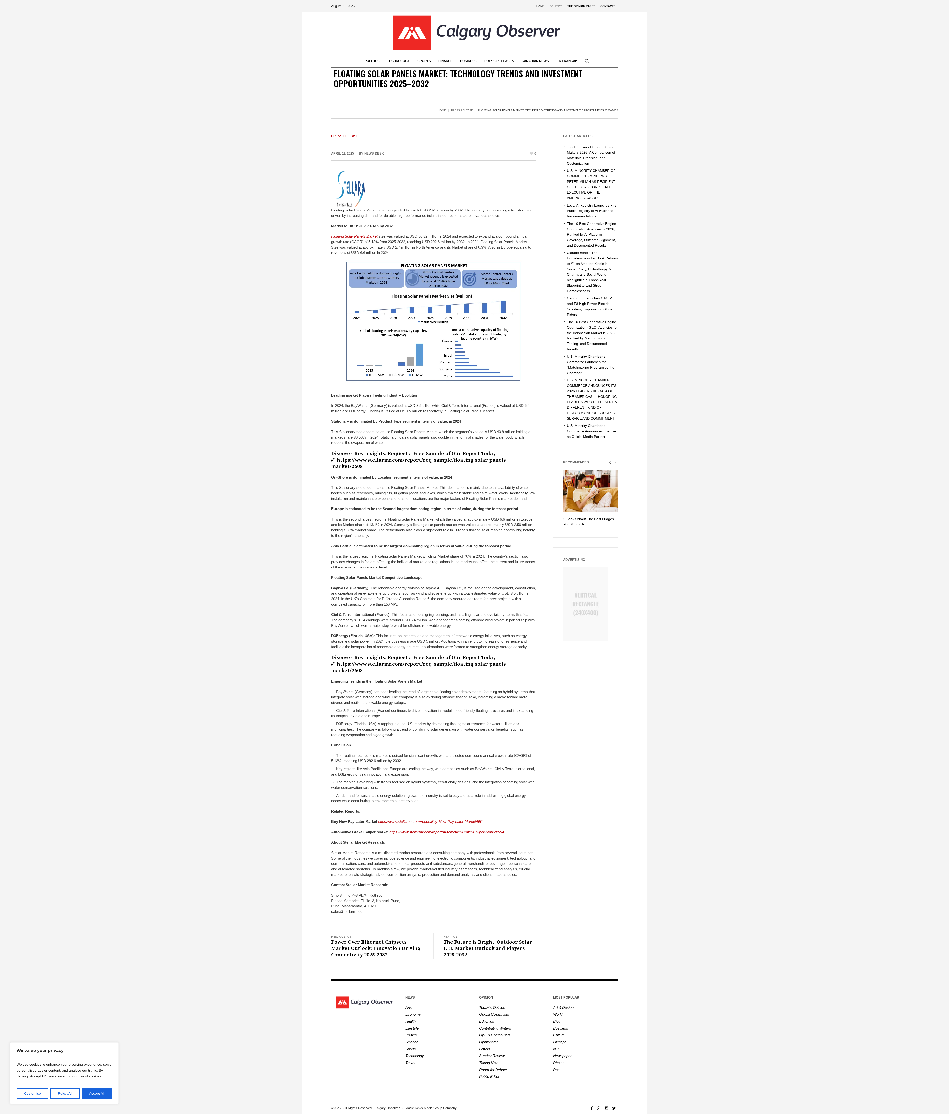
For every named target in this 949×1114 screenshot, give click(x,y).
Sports (410, 1049)
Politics (411, 1035)
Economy (413, 1014)
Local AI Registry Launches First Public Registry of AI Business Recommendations (592, 210)
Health (410, 1021)
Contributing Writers (495, 1028)
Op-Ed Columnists (494, 1014)
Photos (558, 1063)
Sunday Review (492, 1056)
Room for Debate (493, 1070)
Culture (559, 1035)
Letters (484, 1049)
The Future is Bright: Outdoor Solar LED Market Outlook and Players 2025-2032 (488, 948)
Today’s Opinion (492, 1007)
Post (557, 1070)
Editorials (486, 1021)
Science (411, 1042)
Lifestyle (412, 1028)
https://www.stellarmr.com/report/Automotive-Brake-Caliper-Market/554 (446, 832)
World (557, 1014)
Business (560, 1028)
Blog (556, 1021)
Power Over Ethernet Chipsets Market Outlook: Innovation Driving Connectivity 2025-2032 (375, 948)
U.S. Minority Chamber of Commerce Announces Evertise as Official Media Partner (591, 431)
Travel (410, 1063)
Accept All (96, 1093)
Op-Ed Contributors (495, 1035)
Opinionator (488, 1042)
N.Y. (556, 1049)
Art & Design (563, 1007)
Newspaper (562, 1056)
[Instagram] (606, 1108)
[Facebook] (592, 1108)
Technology (414, 1056)
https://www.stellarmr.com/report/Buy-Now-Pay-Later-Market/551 (430, 822)
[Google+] (599, 1108)
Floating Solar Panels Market (354, 236)
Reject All (65, 1093)
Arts (408, 1007)
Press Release (462, 110)
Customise (32, 1093)
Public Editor (489, 1076)
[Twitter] (614, 1108)
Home (442, 110)
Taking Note (488, 1063)
